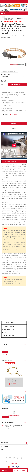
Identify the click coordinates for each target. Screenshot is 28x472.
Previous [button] (2, 53)
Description (14, 123)
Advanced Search (6, 354)
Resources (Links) (7, 428)
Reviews (14, 128)
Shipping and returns (14, 126)
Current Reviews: (4, 114)
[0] (24, 10)
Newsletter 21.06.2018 (8, 430)
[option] (14, 53)
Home (3, 17)
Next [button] (25, 53)
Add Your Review (13, 114)
